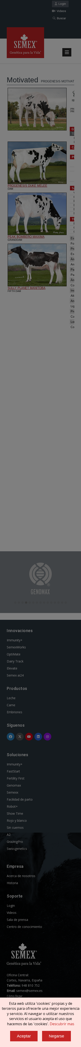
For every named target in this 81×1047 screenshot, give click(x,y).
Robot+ (12, 806)
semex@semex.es (29, 990)
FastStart (13, 771)
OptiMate (13, 654)
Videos (60, 11)
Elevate (12, 668)
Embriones (14, 712)
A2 (9, 834)
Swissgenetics (17, 848)
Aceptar (24, 1036)
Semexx (12, 792)
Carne (11, 705)
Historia (12, 883)
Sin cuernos (15, 827)
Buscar (61, 18)
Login (61, 3)
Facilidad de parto (20, 799)
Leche (11, 698)
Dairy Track (15, 661)
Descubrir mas (62, 1023)
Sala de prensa (17, 919)
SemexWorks (16, 647)
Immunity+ (14, 640)
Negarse (56, 1036)
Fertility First (16, 778)
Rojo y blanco (17, 820)
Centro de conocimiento (24, 926)
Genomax (14, 785)
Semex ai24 (15, 675)
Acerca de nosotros (21, 876)
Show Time (15, 813)
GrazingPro (15, 841)
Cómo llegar (14, 996)
